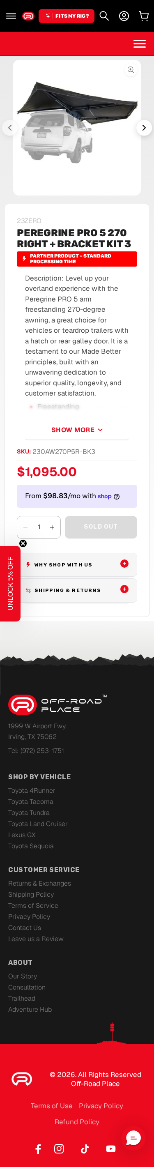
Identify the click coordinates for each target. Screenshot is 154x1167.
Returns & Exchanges (39, 883)
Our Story (22, 976)
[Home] (28, 16)
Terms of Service (33, 905)
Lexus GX (22, 835)
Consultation (27, 987)
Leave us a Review (36, 939)
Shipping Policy (31, 894)
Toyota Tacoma (30, 801)
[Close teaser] (23, 543)
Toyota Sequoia (31, 846)
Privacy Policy (29, 916)
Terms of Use (52, 1105)
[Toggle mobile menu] (139, 43)
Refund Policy (77, 1121)
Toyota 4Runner (31, 790)
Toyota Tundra (29, 812)
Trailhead (21, 998)
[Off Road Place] (57, 705)
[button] (11, 16)
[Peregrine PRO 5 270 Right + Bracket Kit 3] (76, 128)
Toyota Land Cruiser (38, 823)
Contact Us (24, 927)
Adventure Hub (30, 1009)
